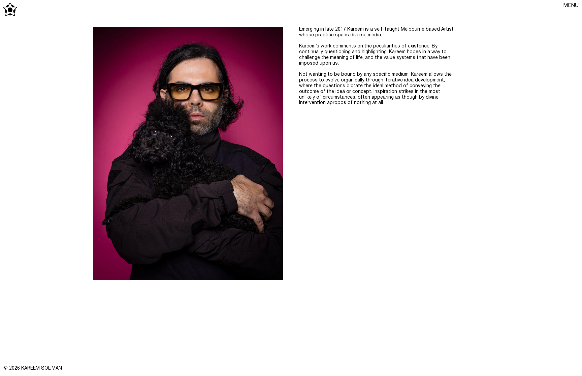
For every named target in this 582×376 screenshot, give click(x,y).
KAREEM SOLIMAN (41, 368)
